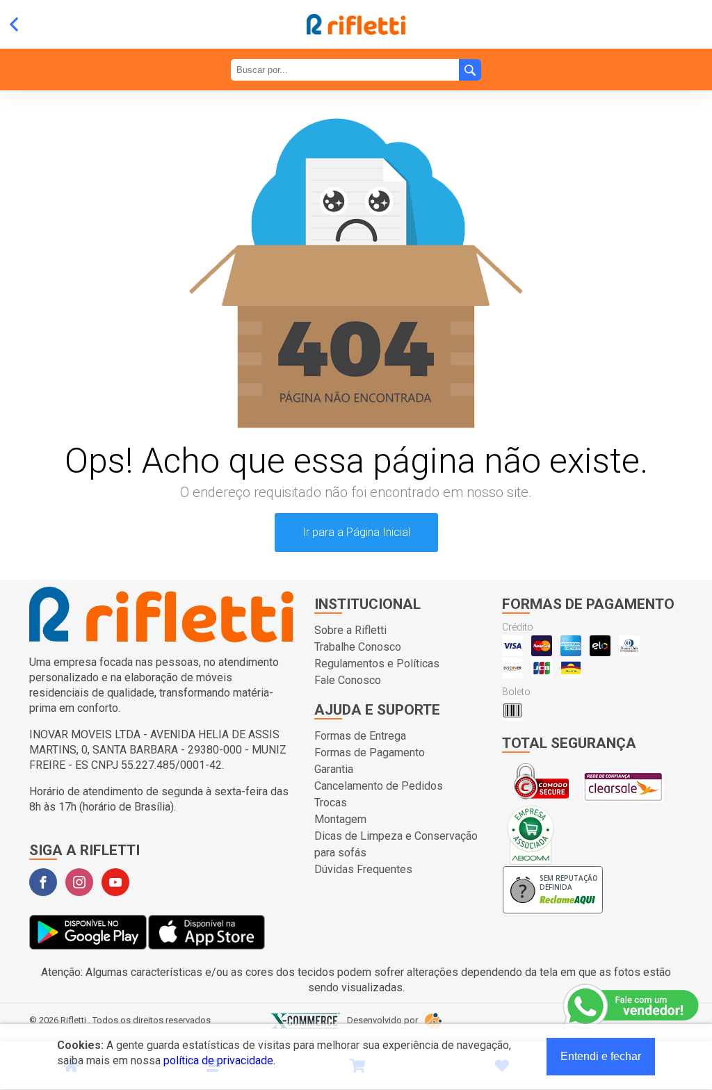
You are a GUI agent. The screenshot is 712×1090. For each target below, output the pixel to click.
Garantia (333, 769)
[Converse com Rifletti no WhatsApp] (632, 1006)
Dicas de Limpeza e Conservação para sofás (396, 844)
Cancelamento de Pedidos (378, 785)
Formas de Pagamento (369, 752)
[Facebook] (43, 882)
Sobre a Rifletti (350, 630)
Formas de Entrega (360, 735)
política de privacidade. (219, 1060)
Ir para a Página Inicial (356, 532)
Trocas (330, 802)
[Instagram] (79, 882)
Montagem (340, 819)
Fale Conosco (347, 680)
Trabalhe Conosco (357, 646)
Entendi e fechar (600, 1056)
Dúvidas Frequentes (363, 869)
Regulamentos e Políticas (376, 663)
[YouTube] (115, 882)
